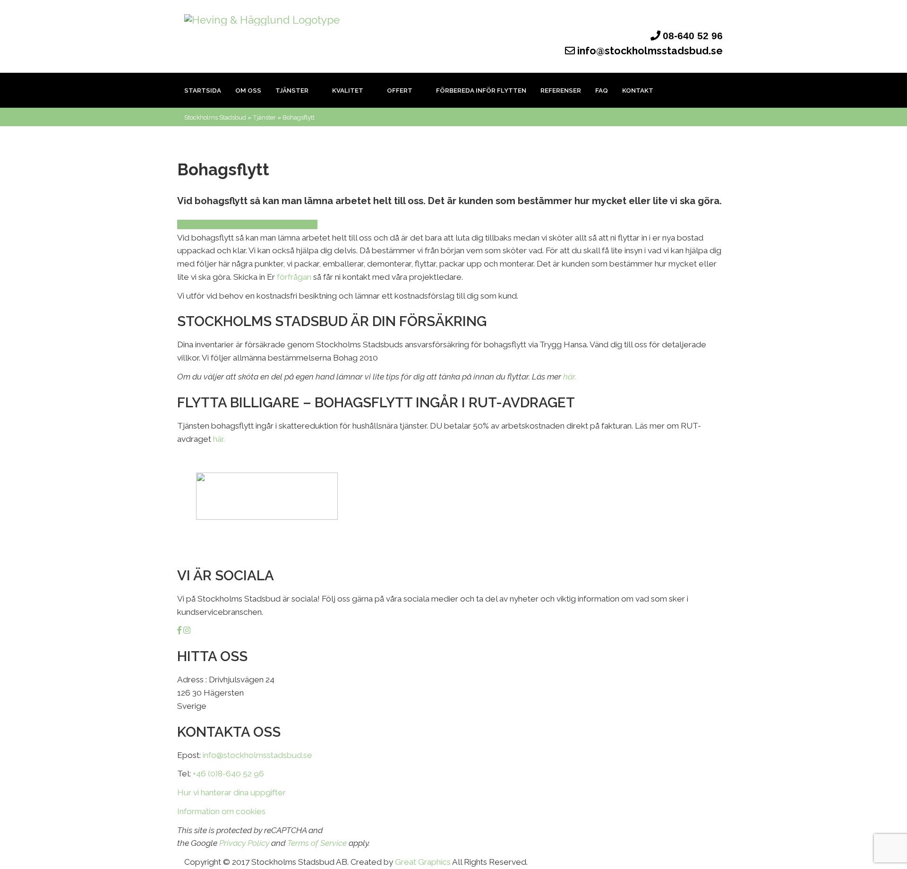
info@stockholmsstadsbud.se (649, 51)
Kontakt (637, 90)
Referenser (560, 90)
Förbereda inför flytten (481, 90)
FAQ (601, 90)
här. (569, 376)
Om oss (248, 90)
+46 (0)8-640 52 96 (228, 773)
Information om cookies (221, 811)
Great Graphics (423, 862)
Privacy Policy (244, 843)
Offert (400, 90)
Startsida (202, 90)
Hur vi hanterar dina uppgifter (231, 792)
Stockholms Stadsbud (215, 117)
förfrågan (294, 277)
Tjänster (292, 90)
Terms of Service (317, 843)
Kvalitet (348, 90)
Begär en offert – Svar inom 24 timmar (247, 224)
